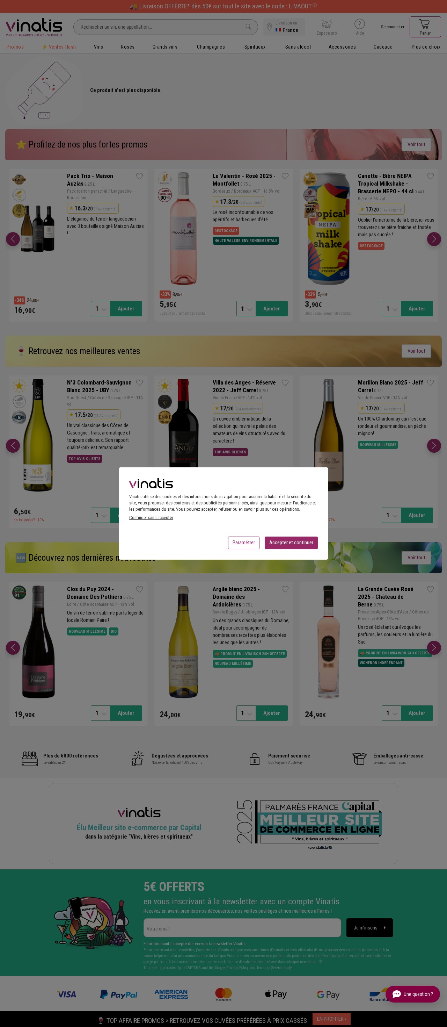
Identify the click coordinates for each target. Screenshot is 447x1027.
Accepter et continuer (291, 542)
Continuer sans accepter (151, 517)
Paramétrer (244, 542)
